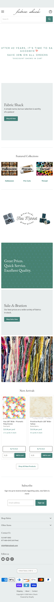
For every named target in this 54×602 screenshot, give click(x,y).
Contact (34, 591)
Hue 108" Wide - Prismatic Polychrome (13, 422)
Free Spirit (6, 426)
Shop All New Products (27, 466)
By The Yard (14, 449)
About (27, 591)
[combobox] (23, 19)
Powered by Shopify (27, 597)
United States (25, 571)
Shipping (20, 591)
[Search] (49, 19)
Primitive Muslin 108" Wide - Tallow (41, 422)
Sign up (41, 502)
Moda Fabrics (34, 426)
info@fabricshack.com (9, 545)
